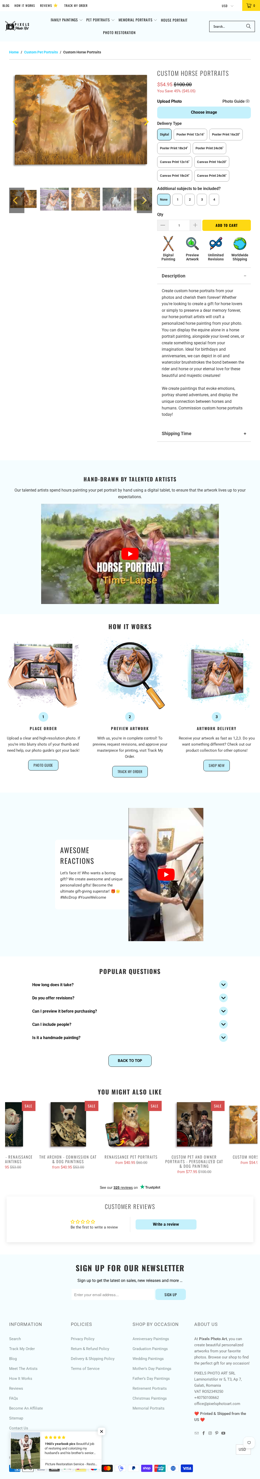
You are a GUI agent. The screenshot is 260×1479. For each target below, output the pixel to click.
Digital (164, 134)
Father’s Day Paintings (151, 1378)
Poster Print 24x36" (209, 148)
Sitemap (16, 1418)
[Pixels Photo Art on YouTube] (223, 1433)
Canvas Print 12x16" (174, 162)
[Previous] (15, 122)
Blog (6, 5)
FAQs (13, 1398)
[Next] (145, 122)
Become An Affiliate (26, 1408)
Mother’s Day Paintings (152, 1368)
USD (225, 6)
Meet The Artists (23, 1368)
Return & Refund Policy (90, 1349)
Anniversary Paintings (151, 1339)
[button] (67, 20)
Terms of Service (85, 1368)
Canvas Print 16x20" (211, 162)
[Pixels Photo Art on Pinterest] (216, 1433)
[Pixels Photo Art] (17, 26)
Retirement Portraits (150, 1388)
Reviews (49, 5)
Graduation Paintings (150, 1349)
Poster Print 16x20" (226, 134)
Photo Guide (234, 101)
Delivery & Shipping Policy (93, 1358)
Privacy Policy (82, 1339)
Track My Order (76, 5)
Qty (160, 214)
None (164, 199)
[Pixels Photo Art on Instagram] (210, 1433)
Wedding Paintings (148, 1358)
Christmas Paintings (150, 1398)
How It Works (24, 5)
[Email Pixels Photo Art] (196, 1433)
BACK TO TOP (130, 1060)
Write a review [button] (166, 1224)
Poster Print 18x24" (174, 148)
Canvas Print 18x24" (174, 176)
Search (15, 1339)
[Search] (248, 26)
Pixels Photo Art (36, 1457)
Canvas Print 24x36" (211, 176)
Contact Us (18, 1428)
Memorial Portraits (149, 1408)
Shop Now (216, 765)
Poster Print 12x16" (190, 134)
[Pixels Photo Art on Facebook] (203, 1433)
